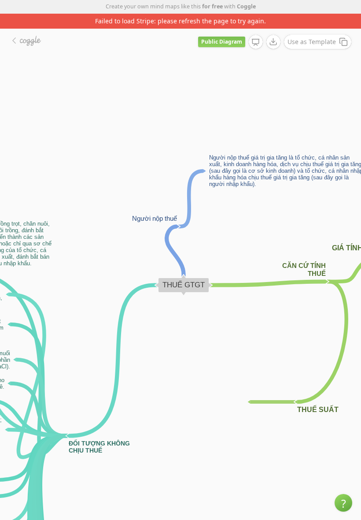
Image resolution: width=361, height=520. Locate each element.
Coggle (246, 6)
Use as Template (311, 41)
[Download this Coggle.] (273, 42)
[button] (343, 503)
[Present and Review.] (256, 42)
